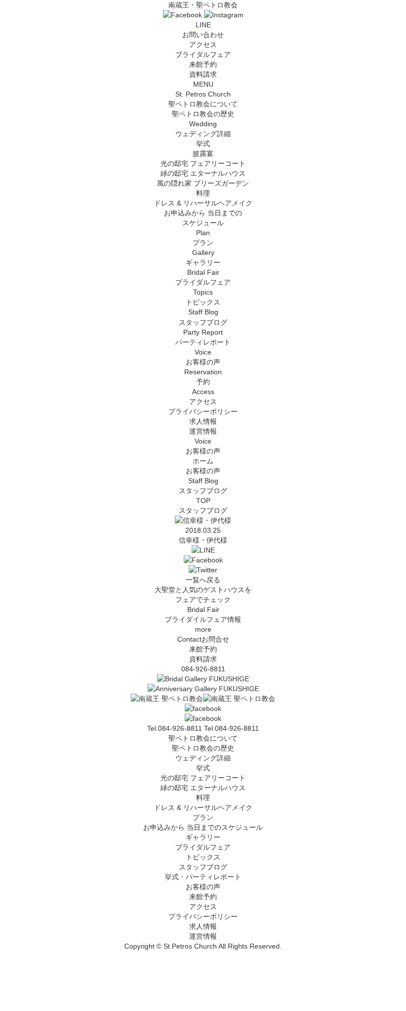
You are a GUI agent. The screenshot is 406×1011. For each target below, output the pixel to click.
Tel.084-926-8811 (231, 728)
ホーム (203, 461)
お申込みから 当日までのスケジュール (203, 827)
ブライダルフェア (203, 54)
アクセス (203, 45)
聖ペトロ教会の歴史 (203, 114)
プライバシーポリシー (203, 411)
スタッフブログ (203, 867)
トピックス (203, 857)
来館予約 (203, 64)
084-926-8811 (203, 669)
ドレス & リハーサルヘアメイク (203, 203)
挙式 (203, 144)
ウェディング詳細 (203, 758)
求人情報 (203, 421)
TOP (203, 501)
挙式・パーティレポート (203, 877)
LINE (203, 25)
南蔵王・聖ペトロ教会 (203, 5)
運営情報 (203, 431)
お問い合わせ (203, 35)
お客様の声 (203, 887)
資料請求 (203, 74)
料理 (203, 193)
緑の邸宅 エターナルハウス (203, 173)
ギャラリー (203, 837)
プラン (203, 817)
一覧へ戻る (203, 580)
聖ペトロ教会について (203, 738)
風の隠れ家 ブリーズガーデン (203, 183)
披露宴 (203, 153)
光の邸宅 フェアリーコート (203, 163)
